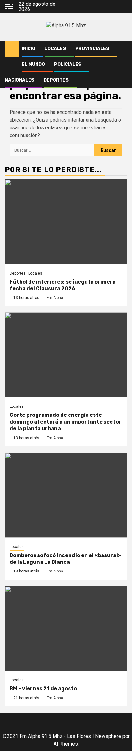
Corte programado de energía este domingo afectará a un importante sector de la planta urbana (65, 422)
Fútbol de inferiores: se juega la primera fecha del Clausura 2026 (63, 285)
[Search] (123, 49)
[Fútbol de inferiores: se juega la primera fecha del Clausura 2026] (66, 221)
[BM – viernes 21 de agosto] (66, 628)
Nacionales (19, 80)
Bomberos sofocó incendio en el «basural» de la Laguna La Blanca (65, 558)
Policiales (67, 64)
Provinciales (92, 48)
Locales (55, 48)
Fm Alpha (55, 297)
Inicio (28, 48)
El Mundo (33, 64)
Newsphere (108, 736)
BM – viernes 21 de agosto (43, 689)
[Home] (12, 48)
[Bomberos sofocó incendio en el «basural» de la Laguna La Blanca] (66, 495)
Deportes (56, 80)
